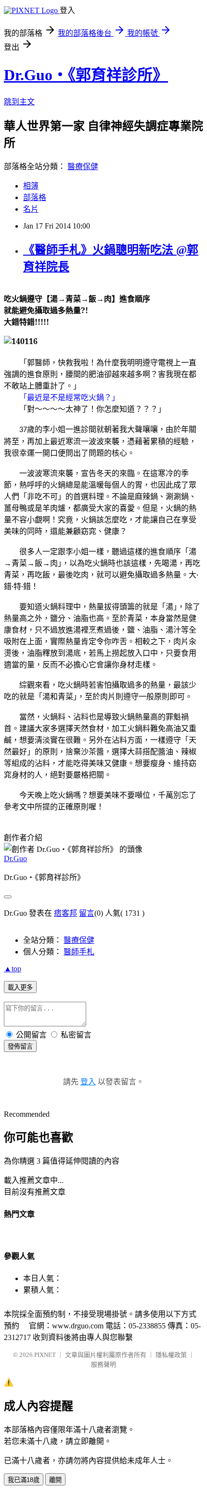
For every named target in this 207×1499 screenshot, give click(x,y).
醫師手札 (79, 952)
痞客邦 (65, 913)
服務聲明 (103, 1364)
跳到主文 (19, 102)
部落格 (34, 197)
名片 (31, 209)
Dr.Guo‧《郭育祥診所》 (86, 75)
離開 (55, 1480)
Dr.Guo (15, 858)
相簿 (31, 186)
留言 (86, 913)
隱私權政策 (171, 1354)
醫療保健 (82, 166)
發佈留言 (20, 1046)
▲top (12, 969)
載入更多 (20, 987)
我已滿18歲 (23, 1480)
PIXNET (45, 1354)
